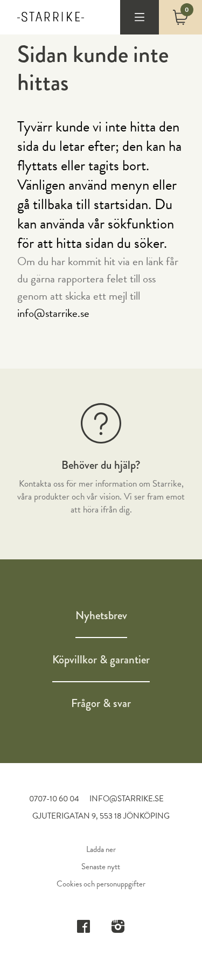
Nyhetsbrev (101, 615)
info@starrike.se (53, 313)
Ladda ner (101, 849)
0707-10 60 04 (55, 799)
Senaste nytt (100, 866)
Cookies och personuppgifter (101, 884)
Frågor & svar (101, 703)
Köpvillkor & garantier (101, 660)
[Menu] (139, 17)
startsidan (121, 204)
